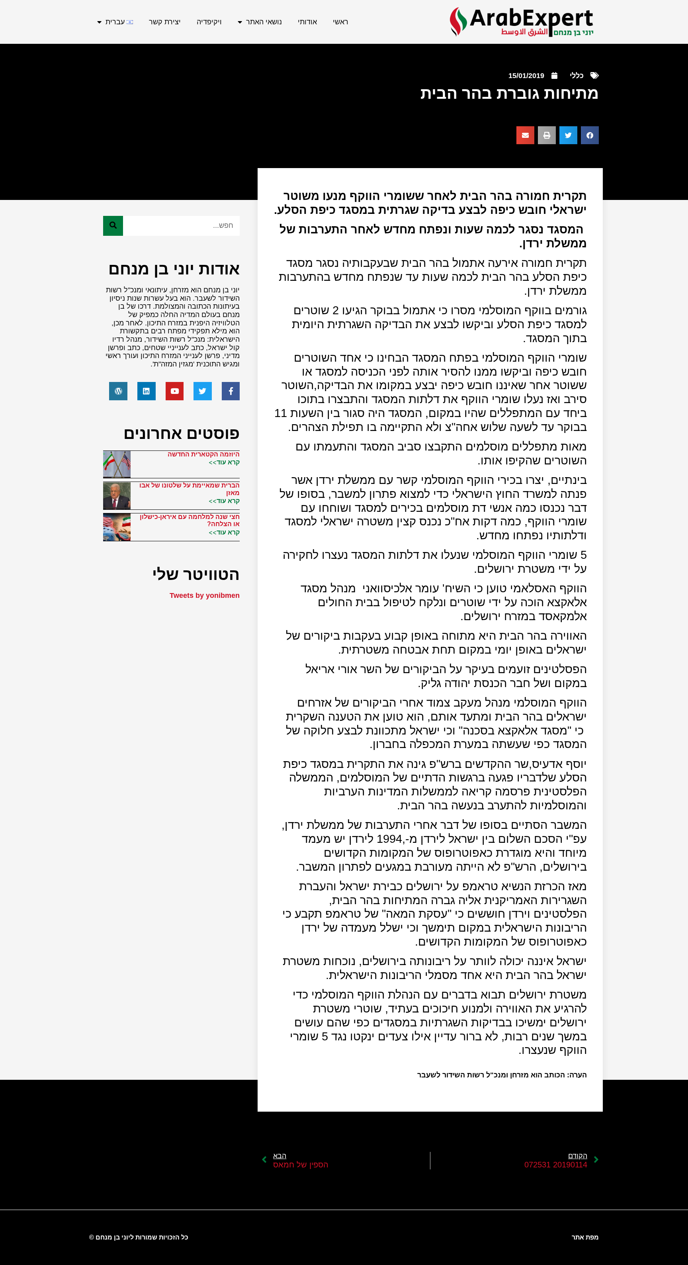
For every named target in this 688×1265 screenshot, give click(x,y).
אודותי (307, 22)
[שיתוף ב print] (547, 135)
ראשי (340, 22)
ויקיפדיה (209, 22)
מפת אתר (585, 1237)
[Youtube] (175, 391)
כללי (577, 76)
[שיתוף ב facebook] (590, 135)
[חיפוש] (113, 226)
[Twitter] (203, 391)
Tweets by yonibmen (205, 595)
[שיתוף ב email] (525, 135)
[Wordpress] (118, 391)
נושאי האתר (264, 22)
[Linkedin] (146, 391)
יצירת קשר (165, 22)
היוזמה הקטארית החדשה (204, 454)
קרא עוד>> (224, 462)
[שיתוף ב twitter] (568, 135)
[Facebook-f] (231, 391)
